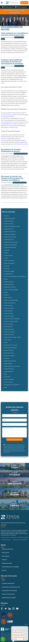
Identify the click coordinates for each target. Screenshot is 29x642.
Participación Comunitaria (10, 345)
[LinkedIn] (9, 609)
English (4, 570)
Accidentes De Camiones (10, 237)
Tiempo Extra (7, 376)
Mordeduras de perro (9, 597)
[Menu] (1, 2)
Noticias (6, 342)
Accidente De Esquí (8, 223)
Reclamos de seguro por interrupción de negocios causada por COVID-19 (12, 178)
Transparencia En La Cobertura (11, 384)
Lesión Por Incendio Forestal (11, 300)
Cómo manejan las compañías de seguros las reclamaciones (14, 34)
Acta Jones (6, 250)
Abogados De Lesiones (9, 218)
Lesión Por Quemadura (9, 303)
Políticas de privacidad (23, 537)
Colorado (14, 123)
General (6, 292)
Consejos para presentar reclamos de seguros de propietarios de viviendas (12, 62)
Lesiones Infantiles (8, 313)
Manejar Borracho (8, 326)
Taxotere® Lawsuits (22, 144)
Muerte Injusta (7, 339)
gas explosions (21, 142)
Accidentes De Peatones (10, 247)
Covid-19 (6, 258)
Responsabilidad (8, 363)
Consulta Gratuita (8, 255)
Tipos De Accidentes (9, 379)
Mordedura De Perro (9, 334)
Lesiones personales (8, 583)
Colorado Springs (13, 127)
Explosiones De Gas (8, 284)
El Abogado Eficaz (8, 273)
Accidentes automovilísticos (11, 587)
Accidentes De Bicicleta (9, 234)
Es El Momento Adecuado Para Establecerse (15, 276)
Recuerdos (6, 358)
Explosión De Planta (9, 281)
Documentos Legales (9, 271)
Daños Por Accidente (9, 260)
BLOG (3, 580)
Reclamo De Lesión (8, 350)
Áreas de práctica (7, 549)
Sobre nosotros (7, 563)
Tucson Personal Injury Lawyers (9, 122)
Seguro (5, 374)
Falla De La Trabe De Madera (11, 289)
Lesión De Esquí (8, 297)
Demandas (6, 266)
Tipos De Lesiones (8, 382)
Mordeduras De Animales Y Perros (12, 337)
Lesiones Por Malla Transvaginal (12, 318)
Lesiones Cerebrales (9, 308)
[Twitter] (6, 609)
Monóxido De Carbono (9, 332)
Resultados (5, 552)
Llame (25, 2)
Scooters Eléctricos (8, 371)
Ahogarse (6, 252)
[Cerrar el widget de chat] (28, 624)
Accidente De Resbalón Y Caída (11, 226)
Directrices (6, 268)
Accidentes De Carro (9, 239)
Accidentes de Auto (9, 229)
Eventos (6, 279)
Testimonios (5, 556)
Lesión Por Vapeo (8, 305)
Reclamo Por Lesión (9, 353)
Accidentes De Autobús (9, 231)
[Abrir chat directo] (25, 624)
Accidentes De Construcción (11, 242)
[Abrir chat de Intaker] (13, 641)
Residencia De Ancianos (10, 361)
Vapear (5, 387)
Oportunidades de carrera (10, 566)
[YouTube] (17, 609)
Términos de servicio (6, 539)
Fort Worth (11, 116)
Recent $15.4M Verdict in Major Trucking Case (14, 11)
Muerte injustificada (8, 594)
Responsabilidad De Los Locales (12, 366)
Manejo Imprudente (9, 329)
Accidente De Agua (8, 221)
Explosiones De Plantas (9, 287)
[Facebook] (2, 609)
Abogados (6, 215)
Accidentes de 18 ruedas (9, 590)
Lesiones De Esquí (8, 310)
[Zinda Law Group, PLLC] (11, 3)
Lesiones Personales (9, 316)
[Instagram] (13, 609)
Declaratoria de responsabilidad (20, 539)
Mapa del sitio (14, 537)
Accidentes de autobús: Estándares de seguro (11, 150)
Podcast (4, 559)
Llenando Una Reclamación (11, 321)
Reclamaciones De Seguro (20, 153)
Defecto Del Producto (9, 263)
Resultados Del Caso (9, 368)
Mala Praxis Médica (8, 324)
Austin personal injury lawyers (9, 114)
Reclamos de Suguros (9, 355)
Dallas (3, 116)
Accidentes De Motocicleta (10, 244)
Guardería (6, 295)
